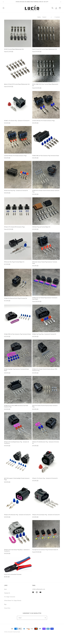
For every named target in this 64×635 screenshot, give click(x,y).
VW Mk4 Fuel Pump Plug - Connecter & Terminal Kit (44, 334)
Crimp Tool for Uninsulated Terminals (12, 574)
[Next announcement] (61, 2)
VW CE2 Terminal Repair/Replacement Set (14, 49)
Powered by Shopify (16, 631)
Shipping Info (7, 593)
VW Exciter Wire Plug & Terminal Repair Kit (14, 262)
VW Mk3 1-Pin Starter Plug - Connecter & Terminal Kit (17, 120)
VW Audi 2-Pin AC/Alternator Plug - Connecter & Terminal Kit (45, 442)
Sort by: (39, 17)
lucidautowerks (10, 631)
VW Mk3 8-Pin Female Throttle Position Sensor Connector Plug (45, 191)
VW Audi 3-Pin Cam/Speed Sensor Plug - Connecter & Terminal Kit (16, 442)
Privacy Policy (7, 608)
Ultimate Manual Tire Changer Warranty (12, 600)
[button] (3, 8)
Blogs (5, 604)
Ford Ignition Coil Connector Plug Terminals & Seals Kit (45, 549)
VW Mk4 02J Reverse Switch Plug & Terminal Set (15, 298)
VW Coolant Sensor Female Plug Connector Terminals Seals (44, 262)
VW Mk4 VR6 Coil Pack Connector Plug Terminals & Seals (17, 334)
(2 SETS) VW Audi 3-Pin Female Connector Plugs (15, 155)
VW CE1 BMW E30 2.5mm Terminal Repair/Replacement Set (45, 85)
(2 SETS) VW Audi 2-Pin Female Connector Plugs (43, 120)
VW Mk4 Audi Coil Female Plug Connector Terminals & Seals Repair (44, 298)
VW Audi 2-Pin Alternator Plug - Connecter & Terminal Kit (17, 514)
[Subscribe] (45, 618)
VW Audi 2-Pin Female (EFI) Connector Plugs (14, 227)
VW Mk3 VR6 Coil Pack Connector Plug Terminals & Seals (45, 155)
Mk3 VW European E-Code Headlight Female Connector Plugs (17, 479)
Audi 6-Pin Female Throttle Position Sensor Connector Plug (45, 406)
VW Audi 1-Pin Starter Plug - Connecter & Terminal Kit (45, 478)
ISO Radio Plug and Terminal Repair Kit (41, 227)
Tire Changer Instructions (9, 597)
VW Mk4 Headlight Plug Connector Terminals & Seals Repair (16, 369)
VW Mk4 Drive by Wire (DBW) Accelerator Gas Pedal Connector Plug (16, 406)
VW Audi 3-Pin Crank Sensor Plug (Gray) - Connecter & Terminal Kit (16, 550)
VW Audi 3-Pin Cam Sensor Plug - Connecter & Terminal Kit (46, 514)
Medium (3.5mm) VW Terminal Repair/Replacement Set (17, 84)
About (5, 589)
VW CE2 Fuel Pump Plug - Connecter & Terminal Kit (16, 190)
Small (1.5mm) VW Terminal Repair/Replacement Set (44, 49)
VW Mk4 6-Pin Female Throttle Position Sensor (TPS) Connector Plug (44, 369)
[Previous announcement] (3, 2)
